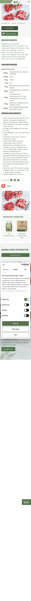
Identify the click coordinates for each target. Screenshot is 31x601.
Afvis (15, 335)
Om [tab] (25, 269)
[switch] (26, 304)
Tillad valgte (15, 329)
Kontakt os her (8, 349)
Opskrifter (13, 23)
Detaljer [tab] (15, 269)
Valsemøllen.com (5, 23)
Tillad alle (15, 323)
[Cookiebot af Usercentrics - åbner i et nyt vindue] (22, 265)
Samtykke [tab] (6, 269)
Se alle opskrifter (15, 255)
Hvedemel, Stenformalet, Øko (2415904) (18, 73)
